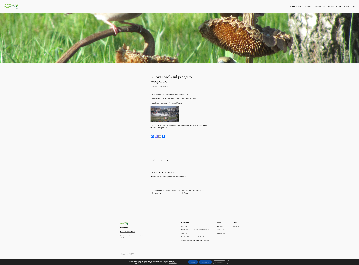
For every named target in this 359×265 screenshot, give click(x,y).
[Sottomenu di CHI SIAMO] (312, 6)
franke (164, 86)
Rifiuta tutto (205, 262)
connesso (163, 177)
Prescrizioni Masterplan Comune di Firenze (167, 103)
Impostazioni (173, 263)
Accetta (193, 262)
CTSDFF (131, 254)
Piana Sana (124, 228)
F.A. (169, 86)
